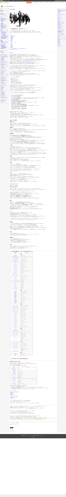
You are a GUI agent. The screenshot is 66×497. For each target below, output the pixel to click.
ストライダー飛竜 (4, 62)
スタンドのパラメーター (13, 42)
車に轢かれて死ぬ (31, 98)
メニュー (1, 16)
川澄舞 (11, 393)
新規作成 (47, 2)
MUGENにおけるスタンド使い (14, 49)
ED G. (14, 382)
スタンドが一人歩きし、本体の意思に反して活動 (21, 88)
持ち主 (13, 170)
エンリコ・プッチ (15, 338)
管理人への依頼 (2, 19)
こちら (11, 388)
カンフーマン (20, 372)
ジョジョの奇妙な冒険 (13, 30)
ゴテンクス (3, 94)
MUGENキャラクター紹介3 (61, 23)
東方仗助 (15, 291)
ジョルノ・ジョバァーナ (15, 305)
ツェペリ (24, 406)
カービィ (23, 388)
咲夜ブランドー (14, 368)
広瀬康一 (15, 292)
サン (10, 241)
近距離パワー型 (12, 36)
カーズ (58, 15)
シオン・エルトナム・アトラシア (14, 377)
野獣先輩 (3, 77)
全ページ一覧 (57, 2)
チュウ (3, 90)
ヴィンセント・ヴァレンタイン (61, 29)
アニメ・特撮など (3, 34)
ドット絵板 (2, 52)
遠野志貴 (19, 377)
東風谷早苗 (11, 397)
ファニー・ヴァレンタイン (15, 351)
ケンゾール (3, 73)
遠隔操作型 (12, 37)
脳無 (2, 88)
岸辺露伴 (15, 297)
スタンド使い (12, 9)
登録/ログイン (63, 2)
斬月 (2, 93)
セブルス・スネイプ (4, 97)
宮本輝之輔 (15, 301)
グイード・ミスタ (15, 309)
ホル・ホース (15, 268)
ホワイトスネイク (13, 83)
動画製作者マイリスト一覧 (4, 42)
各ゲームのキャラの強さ (5, 56)
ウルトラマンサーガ (60, 18)
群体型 (11, 40)
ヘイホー (3, 82)
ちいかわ (3, 72)
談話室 (1, 20)
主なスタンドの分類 (12, 35)
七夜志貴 (3, 59)
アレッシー (15, 283)
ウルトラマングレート (60, 24)
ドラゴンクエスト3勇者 (60, 34)
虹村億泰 (15, 295)
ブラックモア (15, 346)
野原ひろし (59, 36)
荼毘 (58, 21)
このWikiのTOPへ (23, 435)
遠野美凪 (11, 394)
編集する (52, 2)
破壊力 (11, 43)
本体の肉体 (26, 74)
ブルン (3, 91)
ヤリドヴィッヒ (4, 83)
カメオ (15, 277)
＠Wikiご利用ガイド (3, 26)
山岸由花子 (15, 296)
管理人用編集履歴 (3, 46)
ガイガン (59, 41)
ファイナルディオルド (14, 383)
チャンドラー (3, 79)
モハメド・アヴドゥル (15, 259)
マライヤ (15, 282)
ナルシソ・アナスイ (15, 334)
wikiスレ (2, 21)
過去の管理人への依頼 (3, 47)
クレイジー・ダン (20, 374)
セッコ (15, 324)
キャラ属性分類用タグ (3, 38)
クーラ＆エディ (14, 395)
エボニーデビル (25, 130)
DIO (2, 60)
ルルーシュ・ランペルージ (61, 26)
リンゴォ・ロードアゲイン (15, 347)
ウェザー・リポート (15, 333)
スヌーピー (59, 13)
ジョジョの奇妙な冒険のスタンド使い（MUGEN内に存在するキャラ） (18, 48)
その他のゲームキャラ (3, 33)
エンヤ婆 (15, 272)
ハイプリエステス (20, 131)
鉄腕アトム (11, 112)
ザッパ (11, 396)
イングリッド (3, 68)
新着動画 (2, 41)
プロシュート (15, 315)
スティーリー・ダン (15, 273)
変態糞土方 (3, 80)
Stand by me (32, 59)
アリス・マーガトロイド (5, 64)
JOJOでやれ (24, 401)
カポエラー (59, 12)
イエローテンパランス (14, 152)
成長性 (11, 47)
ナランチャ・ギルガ (15, 311)
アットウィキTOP (33, 435)
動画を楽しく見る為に (3, 18)
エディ (11, 395)
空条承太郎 (15, 255)
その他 (11, 41)
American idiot (14, 378)
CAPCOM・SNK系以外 (3, 32)
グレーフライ (15, 264)
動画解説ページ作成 (3, 27)
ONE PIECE (11, 116)
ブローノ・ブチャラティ (15, 306)
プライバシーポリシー (42, 435)
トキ (2, 58)
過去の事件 (2, 48)
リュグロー (59, 43)
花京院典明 (15, 260)
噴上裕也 (15, 300)
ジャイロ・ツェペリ (15, 343)
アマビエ (3, 78)
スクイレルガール (4, 71)
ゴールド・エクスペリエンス (18, 204)
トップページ (2, 17)
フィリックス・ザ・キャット (61, 14)
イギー (15, 263)
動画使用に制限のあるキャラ (4, 37)
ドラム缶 (59, 11)
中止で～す (59, 17)
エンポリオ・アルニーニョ (15, 332)
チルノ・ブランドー (14, 374)
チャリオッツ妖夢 (14, 373)
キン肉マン (18, 112)
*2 (26, 100)
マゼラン (59, 45)
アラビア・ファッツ (15, 274)
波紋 (15, 90)
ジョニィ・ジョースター (15, 342)
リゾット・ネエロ (15, 320)
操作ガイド (42, 2)
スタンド (11, 34)
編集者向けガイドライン (3, 24)
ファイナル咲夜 (14, 369)
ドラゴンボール (27, 112)
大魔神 (58, 42)
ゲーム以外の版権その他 (4, 35)
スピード (12, 44)
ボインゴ (15, 286)
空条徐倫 (15, 329)
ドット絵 (18, 363)
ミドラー (15, 278)
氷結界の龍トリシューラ (60, 27)
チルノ (3, 65)
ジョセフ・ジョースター (15, 258)
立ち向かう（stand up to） (31, 60)
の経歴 (15, 170)
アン (58, 30)
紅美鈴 (14, 372)
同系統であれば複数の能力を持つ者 (15, 100)
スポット (59, 44)
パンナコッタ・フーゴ (15, 310)
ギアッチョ (15, 319)
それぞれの (11, 170)
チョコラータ (15, 323)
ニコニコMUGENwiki (5, 2)
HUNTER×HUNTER (21, 116)
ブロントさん (3, 63)
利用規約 (38, 435)
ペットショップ (15, 287)
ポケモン (20, 388)
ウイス (3, 95)
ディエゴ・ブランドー (15, 349)
